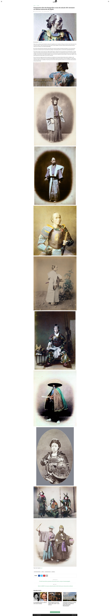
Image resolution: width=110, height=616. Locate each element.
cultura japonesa (37, 571)
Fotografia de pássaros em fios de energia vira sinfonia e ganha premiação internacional (69, 604)
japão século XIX (47, 571)
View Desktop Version (55, 612)
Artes (34, 5)
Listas (38, 5)
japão (43, 571)
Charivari (40, 42)
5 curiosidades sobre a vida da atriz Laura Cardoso (40, 603)
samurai (53, 571)
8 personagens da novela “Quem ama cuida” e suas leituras (53, 603)
